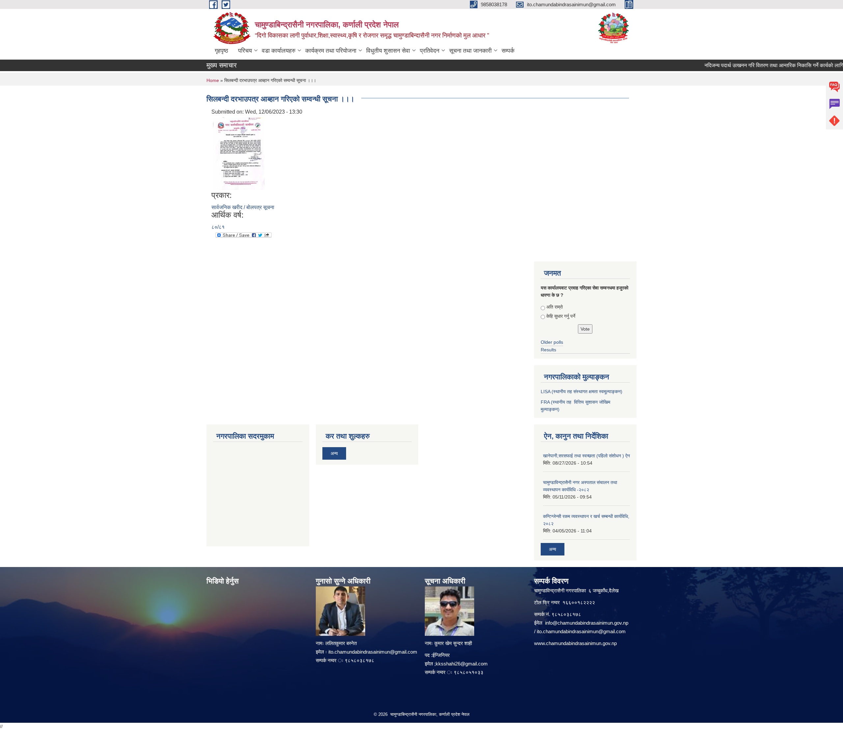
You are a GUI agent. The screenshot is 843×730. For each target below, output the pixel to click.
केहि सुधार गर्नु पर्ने (560, 316)
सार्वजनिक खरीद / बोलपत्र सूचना (242, 207)
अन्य (334, 453)
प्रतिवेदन (429, 50)
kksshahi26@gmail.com (462, 663)
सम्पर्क (508, 50)
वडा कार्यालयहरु (278, 50)
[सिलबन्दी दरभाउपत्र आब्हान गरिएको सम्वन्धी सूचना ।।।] (238, 153)
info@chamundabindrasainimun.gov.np (586, 623)
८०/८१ (218, 227)
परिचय (245, 50)
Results (548, 349)
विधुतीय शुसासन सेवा (388, 50)
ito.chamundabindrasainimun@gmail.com (372, 652)
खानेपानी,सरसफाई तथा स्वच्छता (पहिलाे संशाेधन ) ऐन (586, 455)
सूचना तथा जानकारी (470, 50)
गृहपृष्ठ (221, 50)
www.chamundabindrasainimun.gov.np (575, 643)
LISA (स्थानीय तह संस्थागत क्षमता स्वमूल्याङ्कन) (581, 391)
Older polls (552, 342)
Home (212, 80)
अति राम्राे (554, 307)
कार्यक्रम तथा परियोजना (330, 50)
